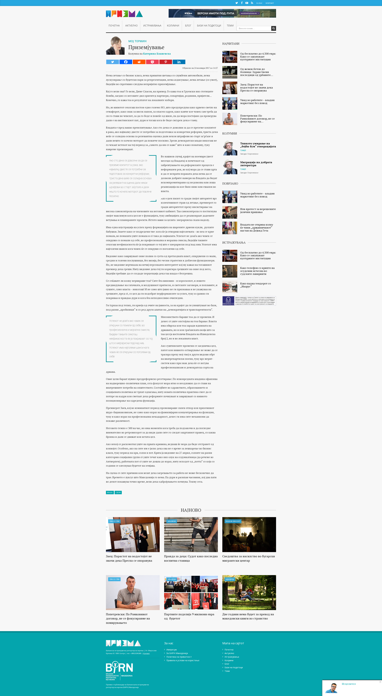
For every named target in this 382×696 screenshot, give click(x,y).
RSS (252, 2)
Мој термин (137, 41)
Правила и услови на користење (182, 660)
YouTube (247, 2)
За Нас (259, 3)
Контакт (270, 3)
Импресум (171, 649)
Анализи (172, 521)
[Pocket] (152, 62)
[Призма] (124, 12)
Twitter (236, 2)
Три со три (114, 521)
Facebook (241, 2)
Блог (188, 25)
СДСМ (118, 492)
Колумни (173, 25)
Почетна (114, 25)
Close (380, 682)
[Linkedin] (179, 62)
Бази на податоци (209, 25)
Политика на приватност (179, 656)
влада (110, 492)
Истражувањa (152, 25)
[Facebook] (126, 62)
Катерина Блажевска (157, 53)
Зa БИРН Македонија (177, 653)
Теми (230, 25)
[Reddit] (139, 62)
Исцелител (349, 684)
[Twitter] (112, 62)
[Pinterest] (165, 62)
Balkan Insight (233, 521)
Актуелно (131, 25)
